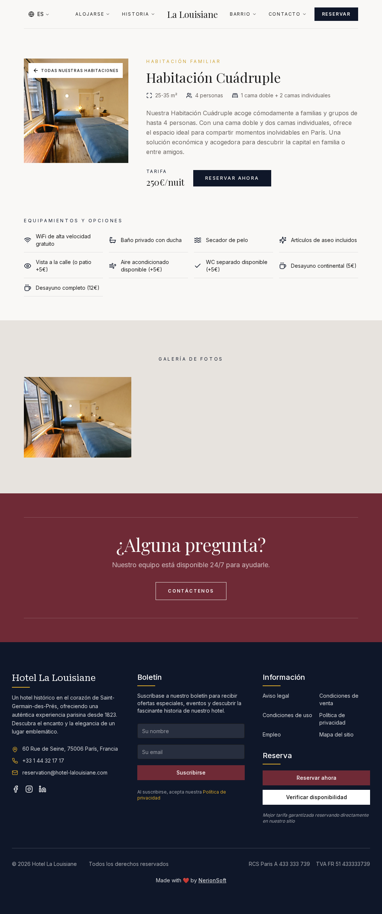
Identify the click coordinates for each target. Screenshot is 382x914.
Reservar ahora (232, 178)
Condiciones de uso (287, 715)
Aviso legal (276, 695)
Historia (135, 14)
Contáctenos (191, 591)
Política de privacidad (332, 719)
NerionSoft (212, 880)
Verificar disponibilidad (316, 797)
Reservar (336, 14)
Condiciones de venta (338, 699)
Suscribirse (191, 772)
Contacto (285, 14)
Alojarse (89, 14)
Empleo (272, 734)
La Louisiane (192, 14)
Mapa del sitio (336, 734)
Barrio (240, 14)
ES (40, 14)
